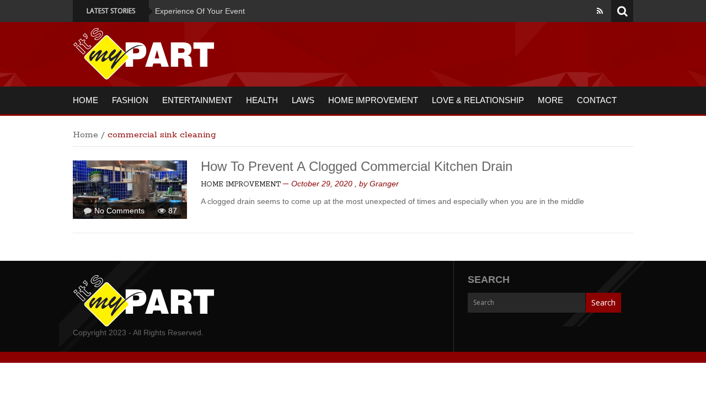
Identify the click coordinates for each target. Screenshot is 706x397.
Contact (597, 100)
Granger (384, 183)
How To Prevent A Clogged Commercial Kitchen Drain (356, 166)
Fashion (130, 100)
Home (85, 100)
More (550, 100)
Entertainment (197, 100)
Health (262, 100)
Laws (303, 100)
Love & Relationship (478, 100)
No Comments (119, 210)
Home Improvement (373, 100)
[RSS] (600, 11)
